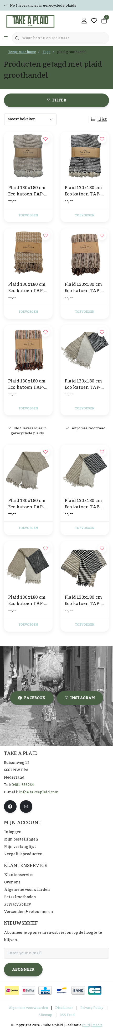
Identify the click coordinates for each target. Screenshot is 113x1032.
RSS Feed (67, 1014)
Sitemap (45, 1014)
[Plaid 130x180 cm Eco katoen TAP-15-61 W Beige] (28, 156)
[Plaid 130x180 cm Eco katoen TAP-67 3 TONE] (84, 565)
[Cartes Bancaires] (94, 990)
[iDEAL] (12, 990)
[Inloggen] (84, 21)
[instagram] (26, 806)
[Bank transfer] (78, 990)
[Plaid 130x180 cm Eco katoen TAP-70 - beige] (28, 252)
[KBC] (45, 990)
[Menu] (6, 38)
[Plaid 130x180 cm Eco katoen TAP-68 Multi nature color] (84, 252)
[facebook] (10, 806)
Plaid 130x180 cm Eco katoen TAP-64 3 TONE (83, 384)
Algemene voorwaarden (28, 1007)
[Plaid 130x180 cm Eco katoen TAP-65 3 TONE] (84, 469)
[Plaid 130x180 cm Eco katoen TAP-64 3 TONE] (84, 349)
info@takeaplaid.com (39, 792)
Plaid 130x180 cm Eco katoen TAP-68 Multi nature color (83, 287)
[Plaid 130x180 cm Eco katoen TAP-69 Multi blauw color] (28, 349)
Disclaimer (64, 1007)
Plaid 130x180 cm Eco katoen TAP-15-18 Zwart (83, 191)
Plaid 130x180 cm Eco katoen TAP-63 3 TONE (26, 600)
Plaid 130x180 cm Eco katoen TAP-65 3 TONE (83, 504)
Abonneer (23, 969)
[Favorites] (94, 21)
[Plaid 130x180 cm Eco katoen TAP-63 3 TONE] (28, 565)
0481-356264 (23, 785)
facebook (34, 698)
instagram (82, 698)
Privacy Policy (91, 1007)
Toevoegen (28, 215)
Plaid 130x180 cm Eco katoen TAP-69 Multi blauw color (26, 384)
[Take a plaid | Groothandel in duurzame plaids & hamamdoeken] (33, 21)
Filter (59, 100)
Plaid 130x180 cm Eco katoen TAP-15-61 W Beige (26, 191)
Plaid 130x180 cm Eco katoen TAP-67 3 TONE (83, 600)
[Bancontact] (61, 990)
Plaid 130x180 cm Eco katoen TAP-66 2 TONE (26, 504)
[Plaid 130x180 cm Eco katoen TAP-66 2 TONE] (28, 469)
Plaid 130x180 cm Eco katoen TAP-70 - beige (26, 287)
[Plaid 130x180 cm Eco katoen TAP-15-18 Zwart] (84, 156)
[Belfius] (28, 990)
